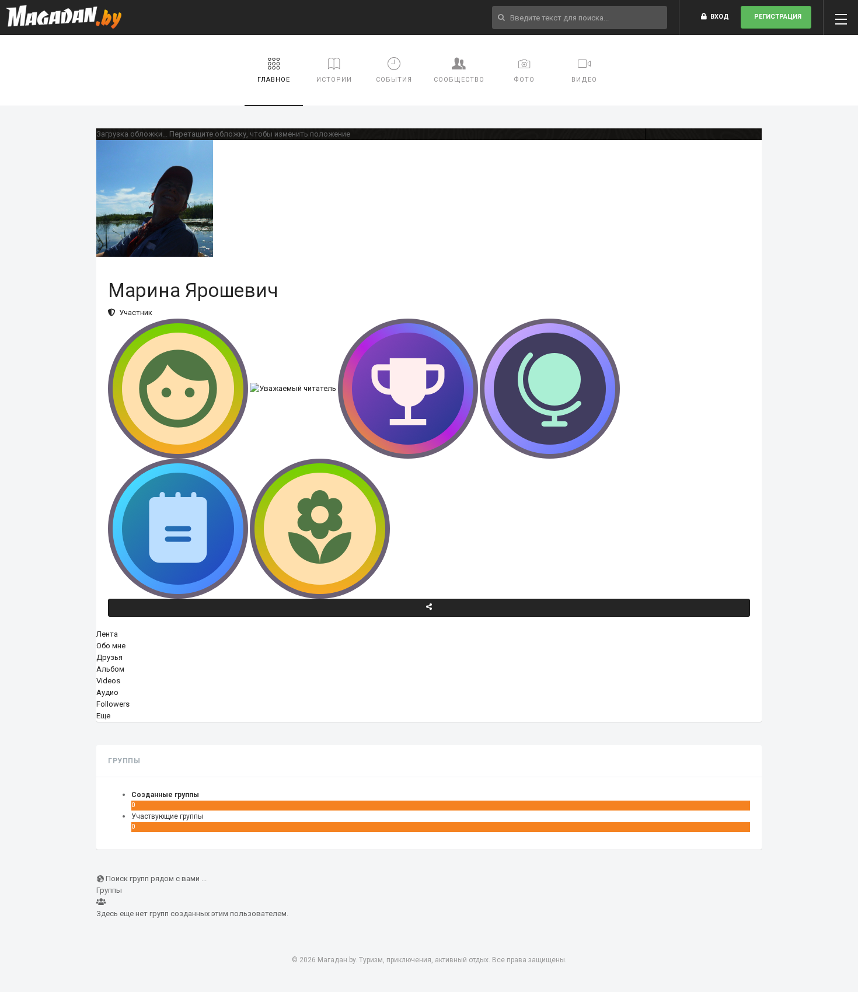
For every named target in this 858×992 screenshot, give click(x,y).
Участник (134, 312)
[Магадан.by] (64, 17)
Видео (584, 79)
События (394, 79)
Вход (718, 16)
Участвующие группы (167, 816)
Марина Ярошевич (193, 290)
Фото (524, 79)
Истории (334, 79)
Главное (273, 79)
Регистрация (776, 16)
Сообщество (459, 79)
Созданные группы (165, 795)
